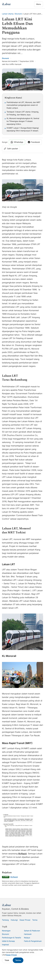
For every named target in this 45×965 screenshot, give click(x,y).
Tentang (5, 920)
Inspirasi (5, 944)
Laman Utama (7, 14)
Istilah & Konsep (8, 941)
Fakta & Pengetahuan (33, 941)
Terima (18, 960)
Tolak (7, 960)
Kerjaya (27, 938)
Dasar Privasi (25, 920)
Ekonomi (18, 14)
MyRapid (22, 853)
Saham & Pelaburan (32, 931)
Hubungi (14, 920)
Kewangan (6, 931)
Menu (38, 4)
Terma (34, 920)
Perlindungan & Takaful (11, 938)
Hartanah (28, 934)
